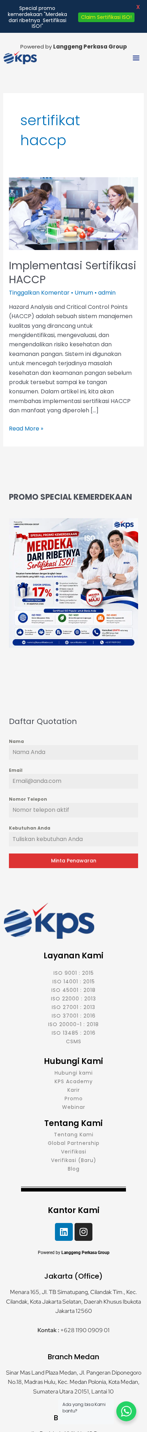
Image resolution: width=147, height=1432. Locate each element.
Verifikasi (73, 1151)
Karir (73, 1090)
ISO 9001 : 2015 (74, 973)
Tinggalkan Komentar (39, 293)
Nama (16, 741)
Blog (74, 1168)
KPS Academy (74, 1081)
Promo (74, 1098)
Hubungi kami (74, 1072)
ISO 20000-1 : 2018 (73, 1024)
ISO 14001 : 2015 (73, 981)
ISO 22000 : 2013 (73, 998)
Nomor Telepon (28, 799)
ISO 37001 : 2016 (74, 1015)
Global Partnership (74, 1143)
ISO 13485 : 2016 (74, 1032)
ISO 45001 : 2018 (73, 990)
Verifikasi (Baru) (73, 1160)
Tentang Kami (73, 1134)
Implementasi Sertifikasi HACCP (72, 272)
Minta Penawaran (73, 860)
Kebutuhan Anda (29, 828)
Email (15, 770)
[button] (136, 58)
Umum (84, 293)
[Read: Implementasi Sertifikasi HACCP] (73, 213)
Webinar (73, 1107)
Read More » (26, 428)
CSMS (73, 1041)
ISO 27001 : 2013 (73, 1007)
